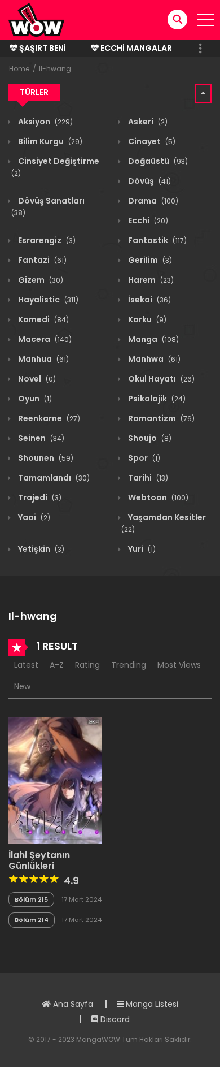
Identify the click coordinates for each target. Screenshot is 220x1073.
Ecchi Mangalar (135, 48)
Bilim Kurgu (49, 141)
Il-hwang (55, 68)
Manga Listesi (151, 1004)
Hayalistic (47, 299)
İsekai (148, 299)
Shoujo (148, 438)
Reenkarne (48, 418)
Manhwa (153, 359)
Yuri (141, 549)
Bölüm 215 (31, 899)
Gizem (39, 279)
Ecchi (147, 220)
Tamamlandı (53, 477)
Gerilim (149, 260)
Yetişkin (40, 549)
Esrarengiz (46, 240)
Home (19, 68)
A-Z (57, 664)
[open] (205, 20)
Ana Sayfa (72, 1004)
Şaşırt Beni (41, 48)
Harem (150, 279)
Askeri (147, 121)
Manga (152, 339)
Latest (26, 664)
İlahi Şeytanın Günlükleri (39, 860)
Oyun (34, 398)
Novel (36, 378)
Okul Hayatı (160, 378)
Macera (44, 339)
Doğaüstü (157, 161)
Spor (143, 458)
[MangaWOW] (36, 19)
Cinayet (150, 141)
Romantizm (160, 418)
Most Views (179, 664)
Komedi (42, 319)
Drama (152, 200)
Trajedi (38, 497)
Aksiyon (44, 121)
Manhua (42, 359)
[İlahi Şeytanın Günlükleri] (55, 779)
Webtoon (157, 497)
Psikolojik (156, 398)
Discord (114, 1019)
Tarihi (147, 477)
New (22, 686)
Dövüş (148, 181)
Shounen (44, 458)
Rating (87, 664)
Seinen (40, 438)
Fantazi (41, 260)
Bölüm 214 (32, 919)
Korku (146, 319)
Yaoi (33, 517)
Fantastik (156, 240)
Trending (128, 664)
